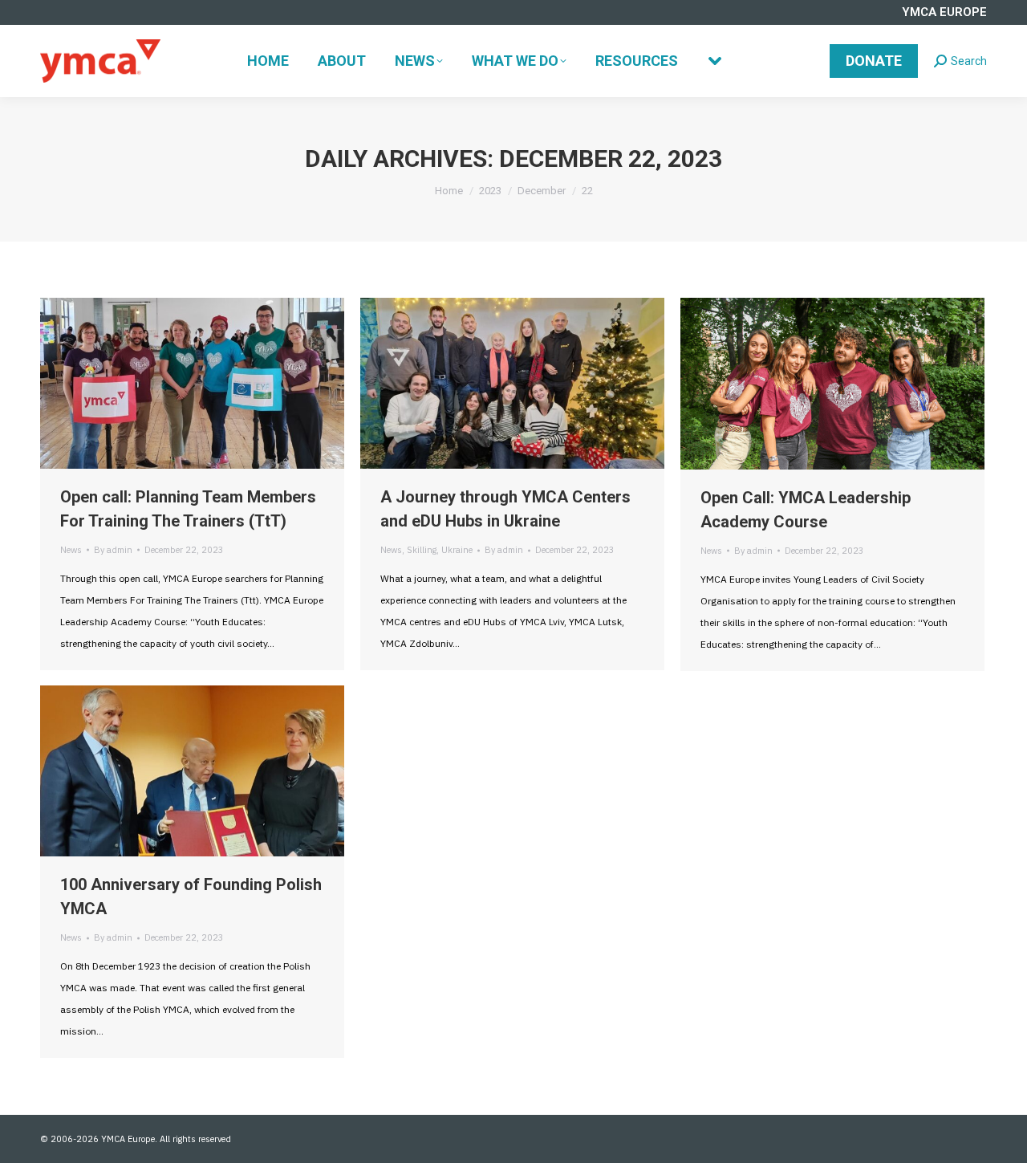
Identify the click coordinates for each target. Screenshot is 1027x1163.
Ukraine (457, 549)
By (113, 549)
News (71, 549)
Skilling (421, 549)
